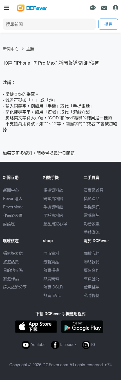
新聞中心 (11, 48)
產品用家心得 (55, 223)
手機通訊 (92, 207)
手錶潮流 (92, 232)
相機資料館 (53, 190)
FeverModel (13, 207)
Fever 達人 (13, 198)
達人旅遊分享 (15, 287)
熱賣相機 (51, 270)
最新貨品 (51, 261)
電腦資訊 (92, 215)
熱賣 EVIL (52, 295)
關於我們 (92, 253)
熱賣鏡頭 (51, 278)
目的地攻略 (13, 270)
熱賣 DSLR (53, 287)
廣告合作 (92, 270)
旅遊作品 (11, 278)
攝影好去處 (13, 253)
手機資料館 (53, 207)
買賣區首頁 (94, 190)
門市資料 (51, 253)
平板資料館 (53, 215)
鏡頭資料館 (53, 198)
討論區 (9, 223)
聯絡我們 (92, 261)
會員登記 (92, 278)
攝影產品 (92, 198)
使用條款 (92, 287)
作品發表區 (13, 215)
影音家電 (92, 223)
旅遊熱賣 (11, 261)
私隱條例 (92, 295)
